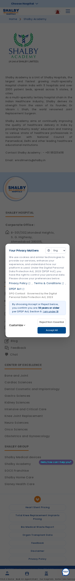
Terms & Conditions (47, 283)
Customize (16, 325)
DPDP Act (15, 289)
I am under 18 (50, 311)
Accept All (52, 330)
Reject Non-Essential (52, 322)
